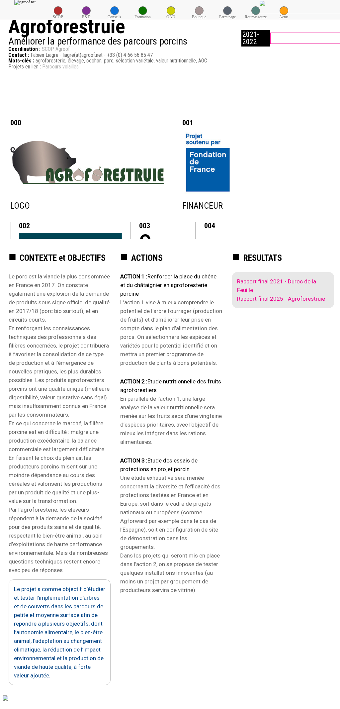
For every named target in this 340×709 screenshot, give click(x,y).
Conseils (114, 17)
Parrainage (227, 17)
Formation (142, 17)
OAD (170, 17)
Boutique (199, 17)
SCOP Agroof (56, 49)
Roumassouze (256, 17)
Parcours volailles (60, 66)
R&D (86, 17)
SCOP (58, 17)
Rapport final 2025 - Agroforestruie (281, 298)
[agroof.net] (25, 2)
